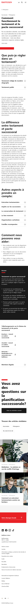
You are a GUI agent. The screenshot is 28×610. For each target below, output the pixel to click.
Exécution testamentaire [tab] (10, 202)
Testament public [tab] (8, 87)
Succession (6, 426)
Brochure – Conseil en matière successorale (7, 335)
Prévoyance (16, 426)
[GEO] (21, 517)
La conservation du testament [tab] (12, 211)
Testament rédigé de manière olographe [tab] (12, 82)
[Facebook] (6, 530)
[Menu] (26, 2)
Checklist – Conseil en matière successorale (7, 344)
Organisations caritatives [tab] (11, 220)
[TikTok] (13, 530)
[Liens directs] (18, 2)
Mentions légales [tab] (8, 365)
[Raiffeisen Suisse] (6, 2)
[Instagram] (10, 530)
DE (2, 598)
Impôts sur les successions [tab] (11, 207)
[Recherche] (21, 2)
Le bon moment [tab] (7, 215)
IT (8, 598)
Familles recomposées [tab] (9, 224)
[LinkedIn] (3, 530)
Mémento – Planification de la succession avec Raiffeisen (7, 354)
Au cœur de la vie (8, 431)
